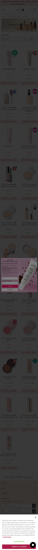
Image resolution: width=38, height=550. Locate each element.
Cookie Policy (7, 537)
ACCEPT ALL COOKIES (19, 546)
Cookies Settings (19, 541)
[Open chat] (33, 545)
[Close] (35, 517)
